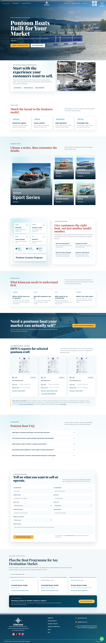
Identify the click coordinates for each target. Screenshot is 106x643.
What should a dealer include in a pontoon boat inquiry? (29, 444)
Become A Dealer (75, 3)
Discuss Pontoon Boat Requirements (84, 325)
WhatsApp (56, 494)
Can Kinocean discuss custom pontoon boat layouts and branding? (33, 438)
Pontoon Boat (5, 3)
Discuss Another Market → (86, 601)
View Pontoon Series (37, 45)
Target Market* (57, 509)
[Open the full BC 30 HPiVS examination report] (81, 365)
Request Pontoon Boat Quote (20, 45)
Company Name (16, 494)
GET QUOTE (102, 6)
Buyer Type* (16, 502)
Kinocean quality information (26, 404)
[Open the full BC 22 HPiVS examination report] (53, 365)
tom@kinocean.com (70, 535)
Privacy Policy (99, 641)
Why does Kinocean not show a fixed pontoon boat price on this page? (34, 455)
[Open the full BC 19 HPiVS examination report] (24, 365)
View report (14, 390)
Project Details (17, 524)
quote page (63, 404)
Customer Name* (17, 487)
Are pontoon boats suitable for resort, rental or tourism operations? (33, 450)
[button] (102, 639)
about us (66, 3)
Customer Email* (58, 487)
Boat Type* (56, 502)
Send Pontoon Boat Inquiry (23, 537)
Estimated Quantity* (18, 509)
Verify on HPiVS (21, 390)
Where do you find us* (18, 516)
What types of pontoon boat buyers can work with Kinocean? (31, 432)
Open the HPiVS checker (52, 390)
